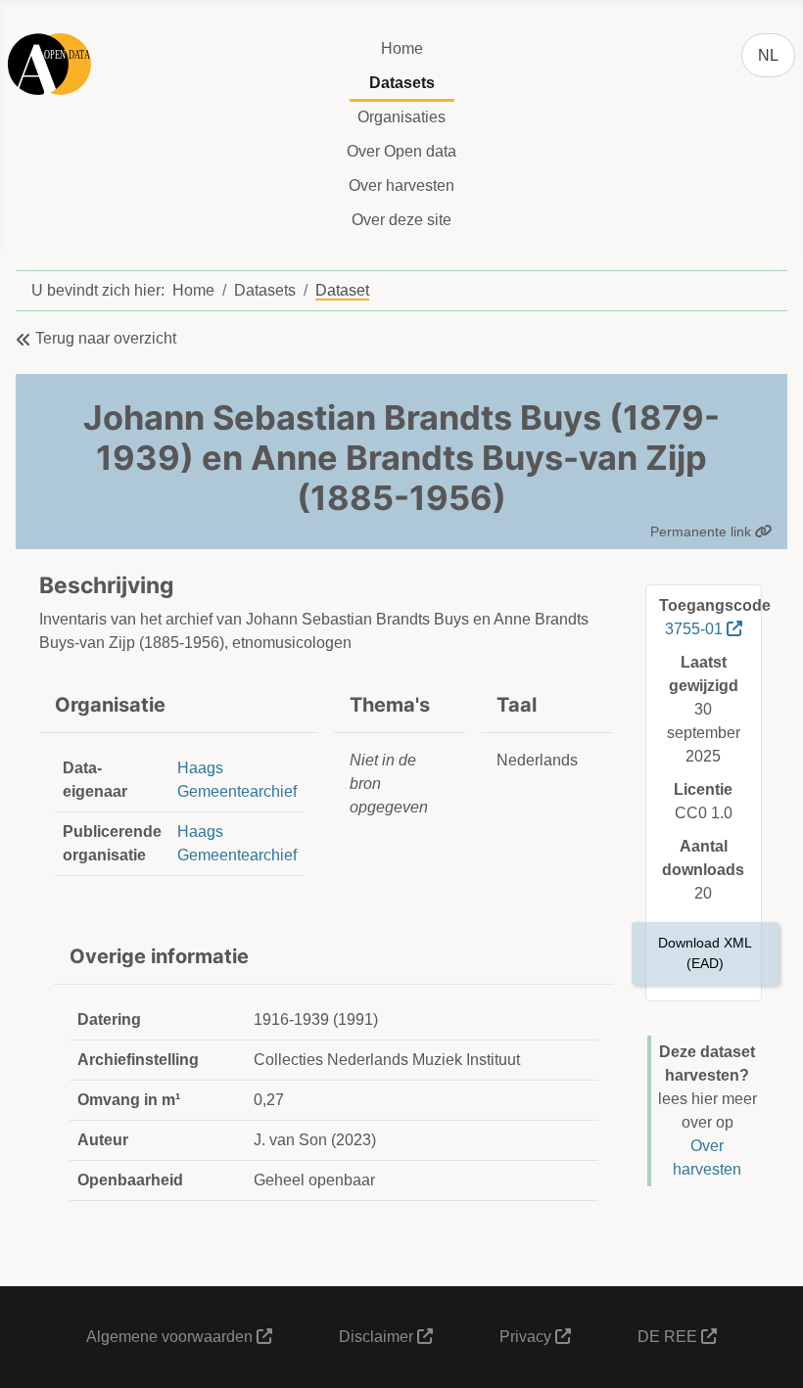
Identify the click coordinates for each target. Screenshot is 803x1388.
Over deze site (401, 219)
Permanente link (702, 531)
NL (768, 55)
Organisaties (401, 117)
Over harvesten (401, 185)
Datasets (402, 82)
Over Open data (401, 151)
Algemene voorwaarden (171, 1336)
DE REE (669, 1336)
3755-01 (696, 629)
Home (402, 48)
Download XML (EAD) (705, 953)
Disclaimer (378, 1336)
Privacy (527, 1336)
